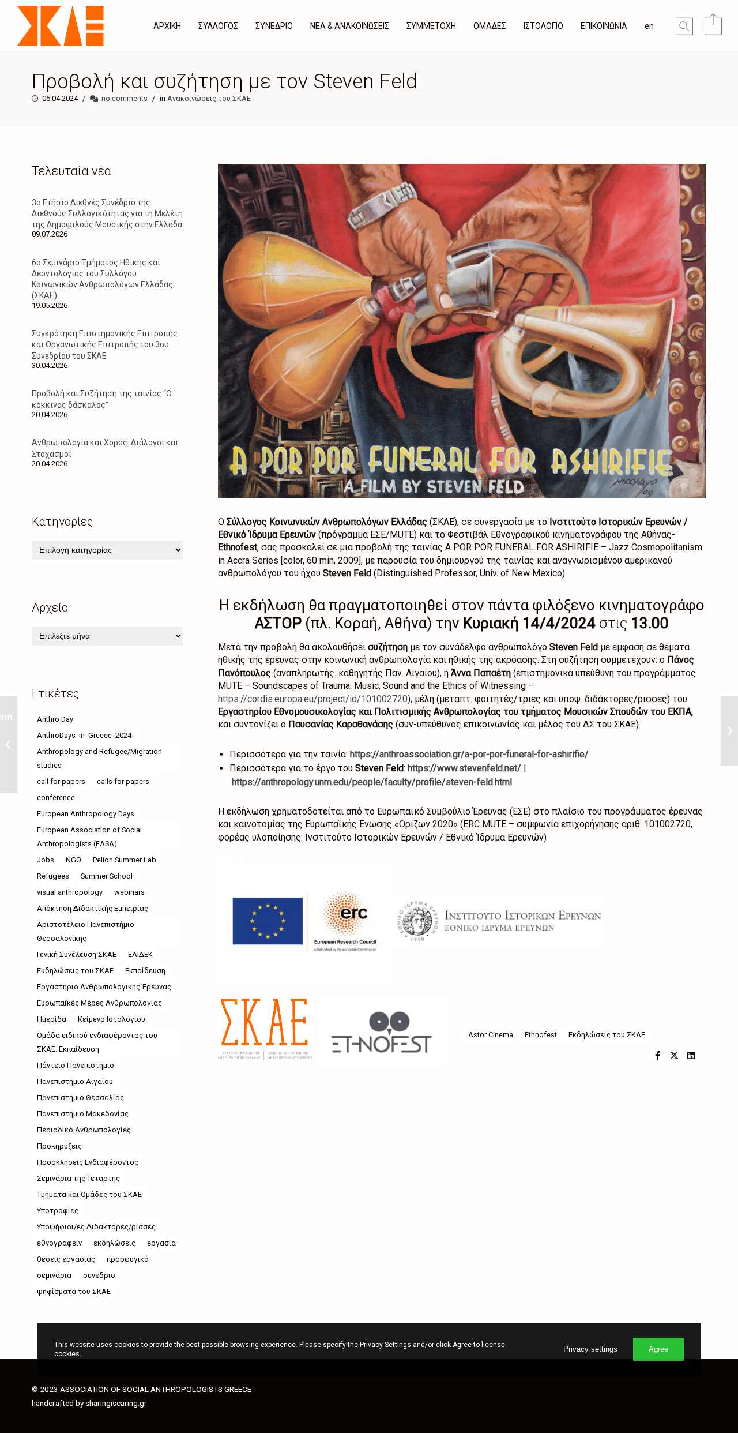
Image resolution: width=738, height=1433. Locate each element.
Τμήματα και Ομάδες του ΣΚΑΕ (89, 1194)
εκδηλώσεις (114, 1243)
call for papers (61, 781)
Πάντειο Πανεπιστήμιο (75, 1065)
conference (56, 797)
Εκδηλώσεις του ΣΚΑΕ (606, 1034)
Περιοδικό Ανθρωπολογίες (84, 1130)
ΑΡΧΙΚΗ (167, 26)
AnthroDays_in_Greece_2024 (84, 735)
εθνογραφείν (59, 1243)
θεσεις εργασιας (66, 1259)
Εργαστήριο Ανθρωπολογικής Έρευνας (104, 986)
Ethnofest (541, 1034)
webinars (129, 892)
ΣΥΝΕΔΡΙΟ (274, 26)
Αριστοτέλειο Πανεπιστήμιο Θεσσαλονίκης (85, 931)
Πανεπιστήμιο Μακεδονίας (83, 1113)
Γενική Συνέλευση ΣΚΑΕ (76, 954)
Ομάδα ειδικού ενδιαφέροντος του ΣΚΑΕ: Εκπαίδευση (97, 1042)
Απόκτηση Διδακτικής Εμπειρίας (92, 908)
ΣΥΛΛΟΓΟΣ (218, 26)
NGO (73, 860)
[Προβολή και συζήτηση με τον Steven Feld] (657, 1055)
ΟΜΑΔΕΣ (489, 26)
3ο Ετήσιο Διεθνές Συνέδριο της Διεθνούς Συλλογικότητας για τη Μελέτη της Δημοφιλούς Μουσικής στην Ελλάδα (107, 213)
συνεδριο (99, 1275)
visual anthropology (70, 892)
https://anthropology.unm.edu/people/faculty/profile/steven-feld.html (372, 781)
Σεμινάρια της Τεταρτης (78, 1178)
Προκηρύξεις (59, 1146)
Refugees (53, 876)
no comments (124, 98)
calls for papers (123, 781)
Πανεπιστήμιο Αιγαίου (75, 1081)
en (649, 26)
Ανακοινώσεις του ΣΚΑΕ (209, 98)
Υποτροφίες (57, 1210)
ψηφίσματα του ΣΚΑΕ (74, 1291)
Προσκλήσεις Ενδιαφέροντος (87, 1162)
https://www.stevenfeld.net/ (464, 768)
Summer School (107, 876)
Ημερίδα (51, 1019)
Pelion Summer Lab (124, 860)
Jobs (45, 860)
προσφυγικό (128, 1259)
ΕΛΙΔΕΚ (140, 954)
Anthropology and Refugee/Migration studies (99, 758)
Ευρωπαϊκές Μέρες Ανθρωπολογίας (99, 1003)
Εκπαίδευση (145, 970)
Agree (658, 1349)
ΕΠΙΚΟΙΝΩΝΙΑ (604, 26)
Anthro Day (55, 719)
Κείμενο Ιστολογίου (111, 1019)
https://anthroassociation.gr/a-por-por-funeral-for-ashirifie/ (469, 754)
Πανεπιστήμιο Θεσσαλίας (80, 1097)
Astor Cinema (490, 1034)
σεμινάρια (54, 1275)
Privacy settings (590, 1349)
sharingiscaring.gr (116, 1403)
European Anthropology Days (85, 813)
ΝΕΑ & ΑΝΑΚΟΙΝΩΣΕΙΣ (349, 26)
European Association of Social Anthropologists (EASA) (89, 837)
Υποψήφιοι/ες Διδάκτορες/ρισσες (96, 1226)
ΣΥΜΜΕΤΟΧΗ (431, 26)
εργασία (161, 1243)
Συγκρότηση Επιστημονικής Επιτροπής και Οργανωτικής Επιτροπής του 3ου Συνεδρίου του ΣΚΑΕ (105, 344)
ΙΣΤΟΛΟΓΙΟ (543, 26)
